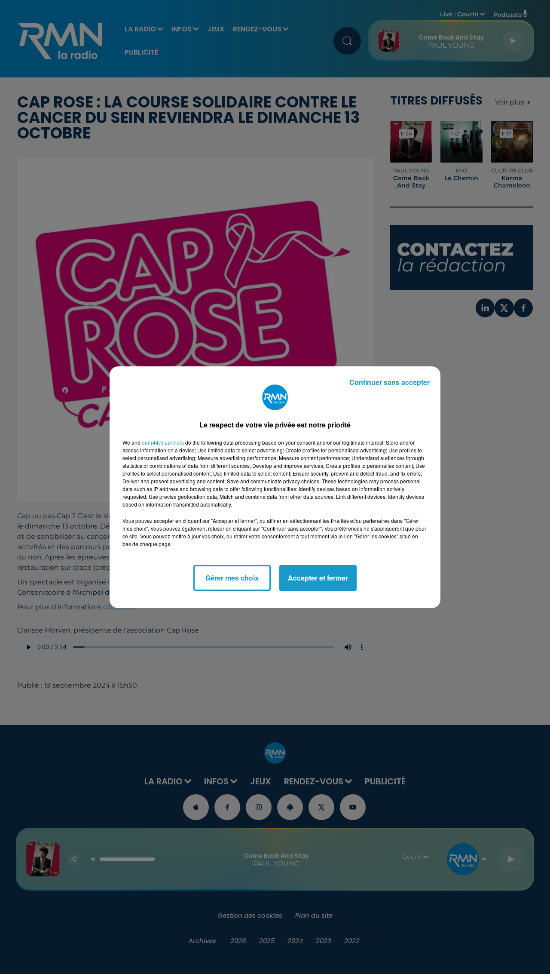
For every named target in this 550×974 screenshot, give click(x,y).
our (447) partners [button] (163, 442)
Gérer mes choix (232, 578)
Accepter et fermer (318, 578)
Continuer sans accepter (389, 382)
